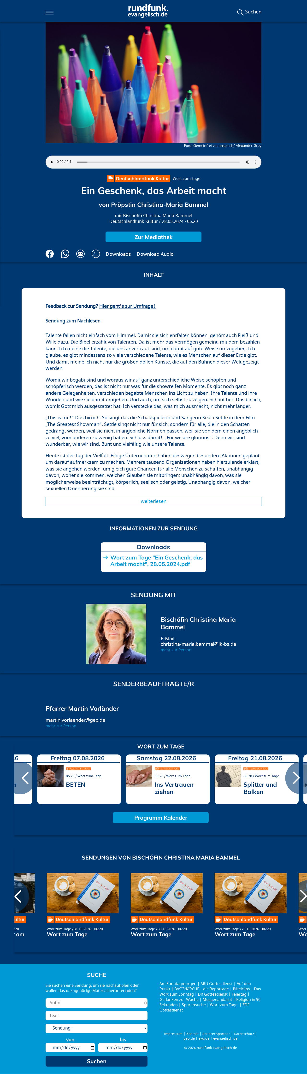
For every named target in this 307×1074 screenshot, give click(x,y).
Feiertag (239, 994)
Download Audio (155, 254)
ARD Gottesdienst (217, 984)
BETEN (75, 784)
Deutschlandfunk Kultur (133, 222)
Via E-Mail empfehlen (80, 254)
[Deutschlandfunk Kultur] (138, 178)
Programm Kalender (160, 817)
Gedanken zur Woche (179, 1000)
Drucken (96, 254)
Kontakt (192, 1033)
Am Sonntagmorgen (177, 984)
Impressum (173, 1033)
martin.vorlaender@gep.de (75, 720)
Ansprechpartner (216, 1033)
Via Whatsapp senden (65, 254)
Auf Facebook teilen (50, 254)
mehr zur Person (176, 650)
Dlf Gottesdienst (213, 994)
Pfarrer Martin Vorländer (82, 708)
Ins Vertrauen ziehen (174, 788)
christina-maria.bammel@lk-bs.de (198, 644)
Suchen (253, 12)
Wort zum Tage (186, 179)
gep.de (189, 1038)
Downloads (118, 254)
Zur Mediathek (154, 236)
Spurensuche (194, 1005)
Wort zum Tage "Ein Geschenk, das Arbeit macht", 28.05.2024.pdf (156, 560)
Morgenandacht (217, 1000)
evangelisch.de (225, 1038)
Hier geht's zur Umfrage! (127, 306)
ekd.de (204, 1038)
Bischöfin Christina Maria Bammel (157, 216)
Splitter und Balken (260, 788)
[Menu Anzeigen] (50, 12)
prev (20, 778)
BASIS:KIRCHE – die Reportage (201, 989)
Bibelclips (241, 989)
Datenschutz (244, 1033)
